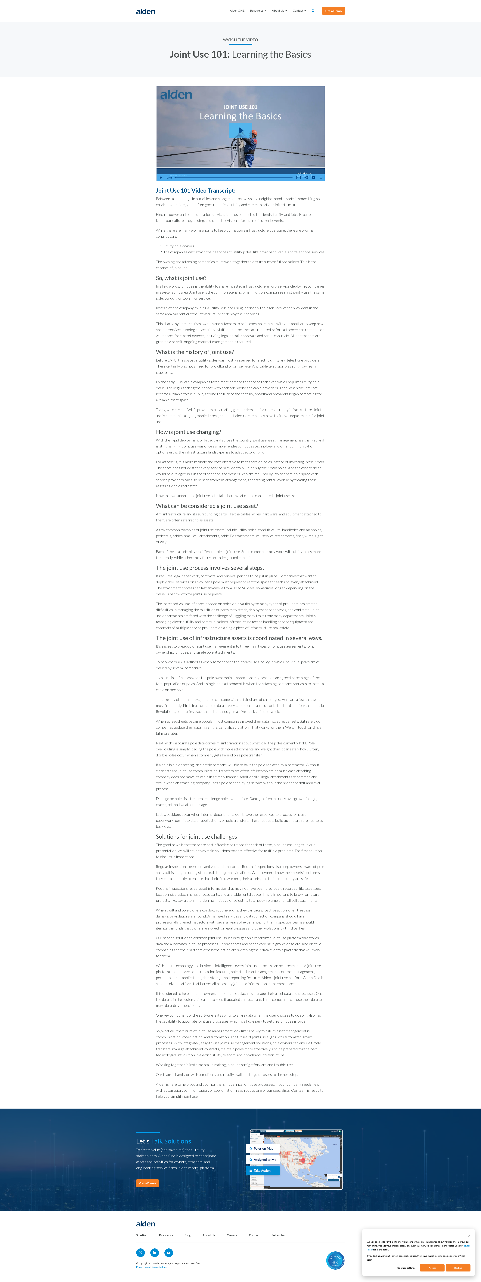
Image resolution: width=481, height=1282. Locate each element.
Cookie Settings (159, 1266)
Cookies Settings (406, 1267)
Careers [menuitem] (232, 1235)
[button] (258, 10)
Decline (458, 1267)
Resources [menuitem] (166, 1235)
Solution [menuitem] (141, 1235)
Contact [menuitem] (254, 1235)
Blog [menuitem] (188, 1235)
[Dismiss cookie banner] (469, 1236)
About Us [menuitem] (209, 1235)
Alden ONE (237, 10)
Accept (432, 1267)
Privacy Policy (143, 1266)
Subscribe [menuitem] (278, 1235)
